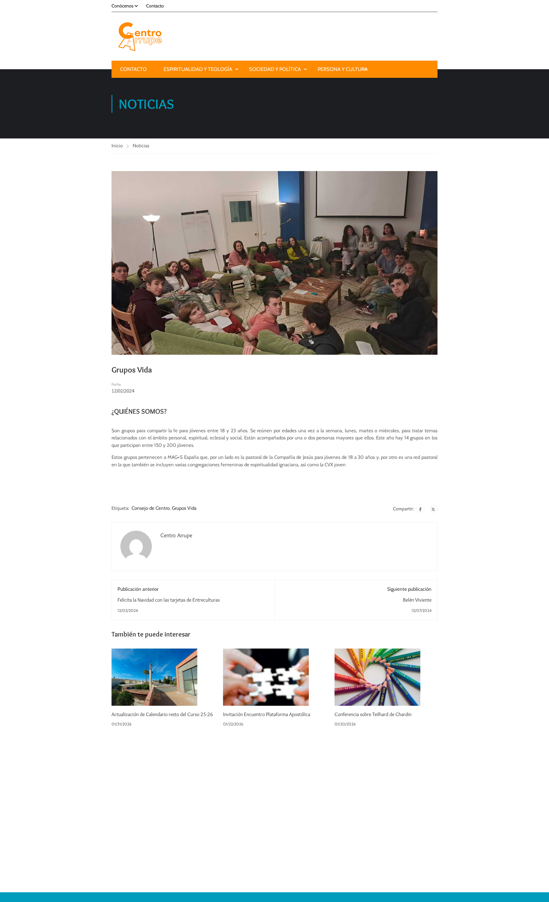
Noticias (141, 145)
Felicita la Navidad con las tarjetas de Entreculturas (169, 600)
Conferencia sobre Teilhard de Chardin (373, 714)
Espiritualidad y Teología (198, 69)
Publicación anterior (138, 589)
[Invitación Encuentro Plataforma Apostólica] (266, 676)
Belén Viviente (417, 600)
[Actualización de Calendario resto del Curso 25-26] (154, 676)
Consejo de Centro (151, 508)
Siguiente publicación (409, 589)
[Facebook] (420, 509)
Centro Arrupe (176, 535)
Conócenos (123, 6)
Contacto (155, 6)
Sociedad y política (275, 69)
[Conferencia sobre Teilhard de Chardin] (377, 676)
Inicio (117, 145)
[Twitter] (433, 509)
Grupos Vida (184, 508)
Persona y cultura (343, 69)
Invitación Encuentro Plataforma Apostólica (266, 714)
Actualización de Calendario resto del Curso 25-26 (162, 714)
